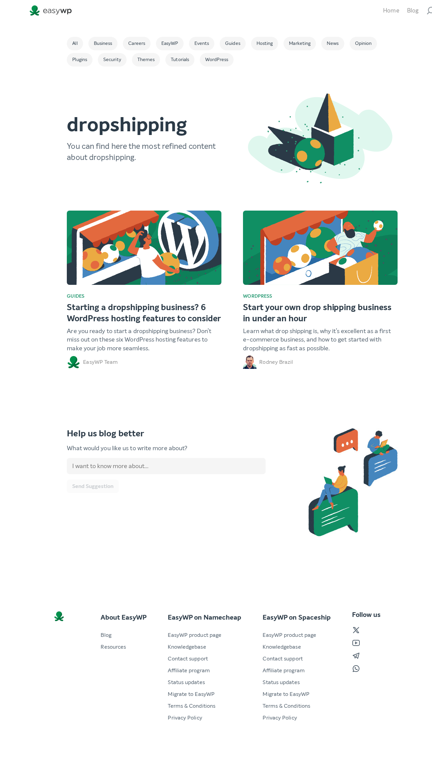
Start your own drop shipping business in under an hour (317, 313)
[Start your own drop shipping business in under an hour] (320, 248)
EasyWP (169, 43)
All (74, 43)
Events (201, 43)
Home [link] (391, 11)
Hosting (264, 43)
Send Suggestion (92, 486)
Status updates (186, 682)
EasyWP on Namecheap (204, 617)
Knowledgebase (187, 646)
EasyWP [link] (52, 10)
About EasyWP (123, 617)
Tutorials (180, 59)
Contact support (188, 658)
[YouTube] (356, 643)
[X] (356, 630)
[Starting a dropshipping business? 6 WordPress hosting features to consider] (144, 248)
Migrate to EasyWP (191, 694)
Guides (232, 43)
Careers (136, 43)
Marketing (299, 43)
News (333, 43)
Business (103, 43)
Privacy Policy (185, 717)
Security (112, 59)
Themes (146, 59)
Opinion (363, 43)
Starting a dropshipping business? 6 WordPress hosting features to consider (143, 313)
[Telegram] (356, 656)
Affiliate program (189, 670)
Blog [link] (412, 11)
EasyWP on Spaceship (297, 617)
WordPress (216, 59)
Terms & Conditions (191, 705)
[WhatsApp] (356, 669)
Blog (106, 635)
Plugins (79, 59)
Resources (113, 646)
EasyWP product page (194, 635)
